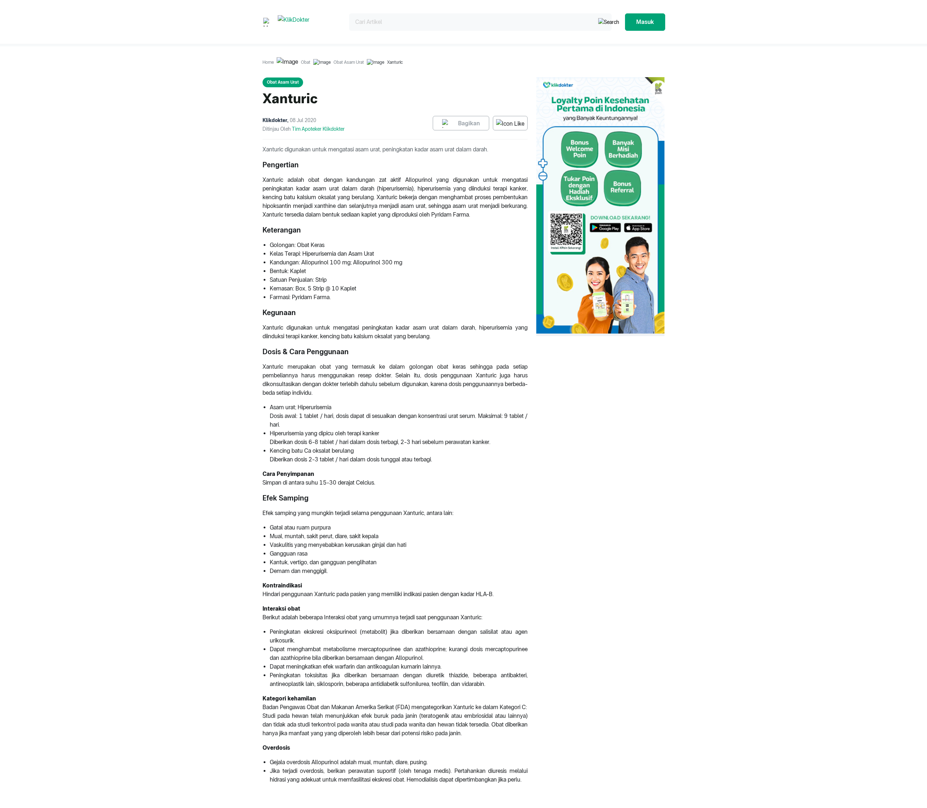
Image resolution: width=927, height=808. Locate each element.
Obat (305, 62)
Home (268, 62)
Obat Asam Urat (349, 62)
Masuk (645, 21)
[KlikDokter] (307, 22)
